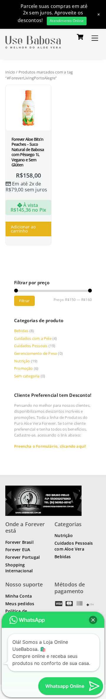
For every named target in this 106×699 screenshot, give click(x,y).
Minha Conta (18, 596)
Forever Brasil (19, 542)
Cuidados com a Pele (33, 338)
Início (10, 72)
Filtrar (24, 300)
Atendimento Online (67, 20)
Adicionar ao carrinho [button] (23, 229)
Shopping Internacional (19, 567)
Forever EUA (17, 549)
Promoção (23, 368)
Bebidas (21, 330)
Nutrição (22, 361)
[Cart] (80, 37)
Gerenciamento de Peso (35, 353)
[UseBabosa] (33, 49)
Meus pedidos (19, 603)
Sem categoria (27, 376)
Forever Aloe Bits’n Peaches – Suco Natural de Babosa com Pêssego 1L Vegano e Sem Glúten (27, 152)
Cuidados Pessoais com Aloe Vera (73, 546)
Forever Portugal (22, 557)
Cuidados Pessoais (30, 345)
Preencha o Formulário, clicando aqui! (50, 446)
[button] (93, 620)
